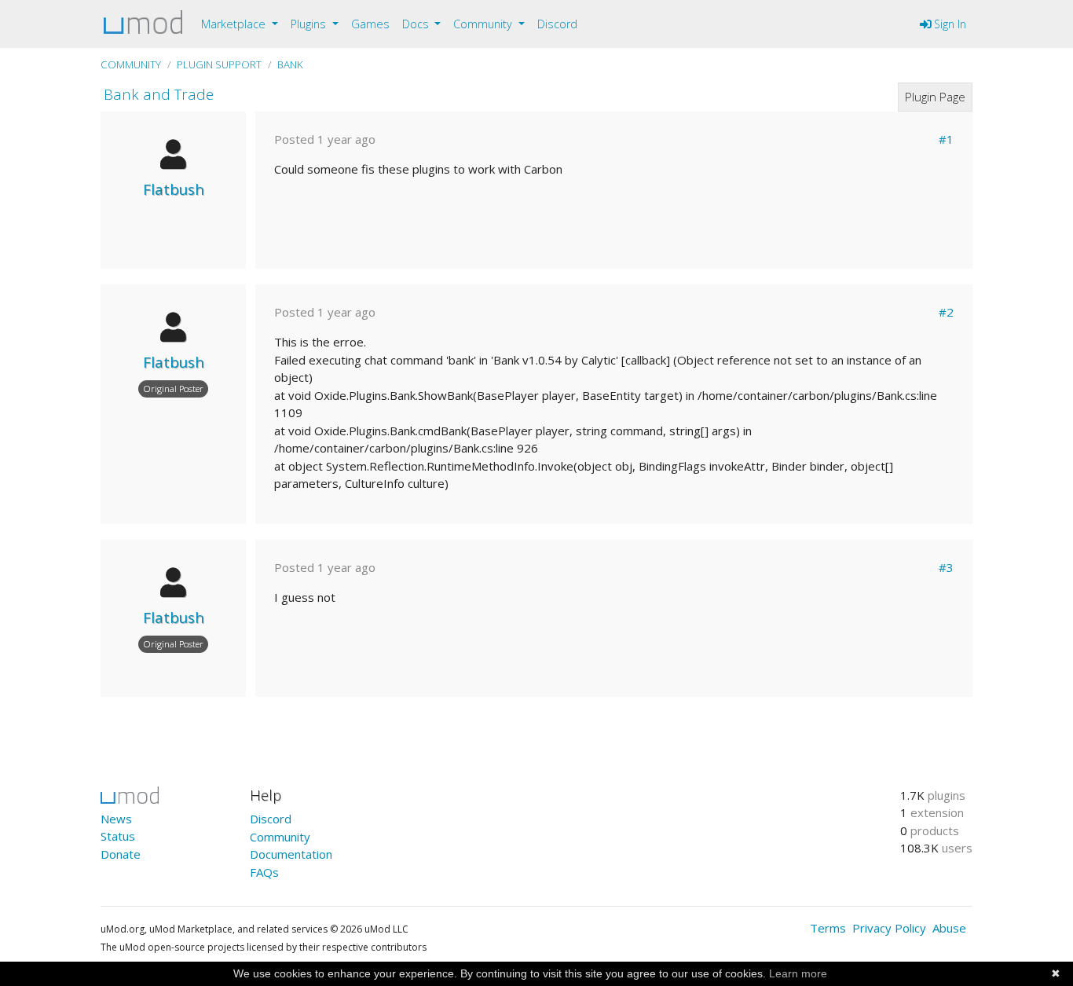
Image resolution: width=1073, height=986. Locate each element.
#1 (946, 139)
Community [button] (484, 23)
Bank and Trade (159, 94)
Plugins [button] (310, 23)
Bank (290, 64)
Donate (121, 854)
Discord (557, 23)
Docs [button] (417, 23)
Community (131, 64)
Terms (828, 928)
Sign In (948, 23)
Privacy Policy (889, 928)
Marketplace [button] (235, 23)
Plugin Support (219, 64)
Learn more (798, 973)
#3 (946, 567)
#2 (946, 312)
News (116, 819)
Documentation (291, 854)
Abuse (949, 928)
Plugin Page (935, 96)
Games (370, 23)
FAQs (264, 872)
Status (118, 836)
